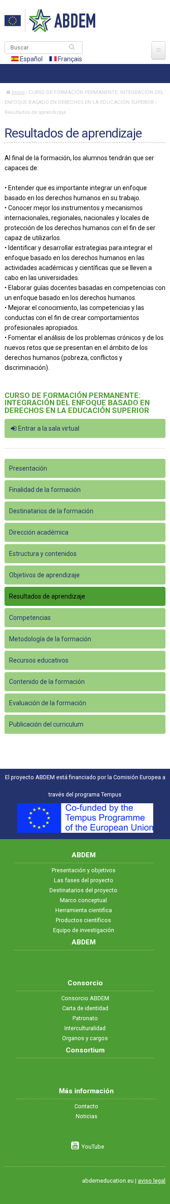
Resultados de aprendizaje (47, 596)
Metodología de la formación (50, 639)
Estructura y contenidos (43, 553)
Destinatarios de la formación (51, 511)
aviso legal (151, 1180)
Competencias (30, 617)
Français (69, 59)
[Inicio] (50, 20)
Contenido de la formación (47, 681)
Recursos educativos (38, 660)
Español (31, 59)
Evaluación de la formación (47, 703)
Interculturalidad (85, 1028)
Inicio (18, 92)
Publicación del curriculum (46, 724)
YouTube (93, 1146)
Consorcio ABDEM (85, 998)
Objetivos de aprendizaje (44, 575)
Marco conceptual (83, 900)
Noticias (86, 1116)
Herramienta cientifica (83, 910)
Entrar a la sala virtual (48, 428)
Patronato (85, 1018)
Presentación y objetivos (84, 870)
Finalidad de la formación (45, 489)
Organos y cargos (85, 1038)
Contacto (86, 1106)
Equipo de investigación (83, 930)
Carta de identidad (85, 1008)
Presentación (28, 468)
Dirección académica (38, 532)
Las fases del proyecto (83, 880)
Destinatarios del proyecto (83, 890)
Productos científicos (83, 920)
